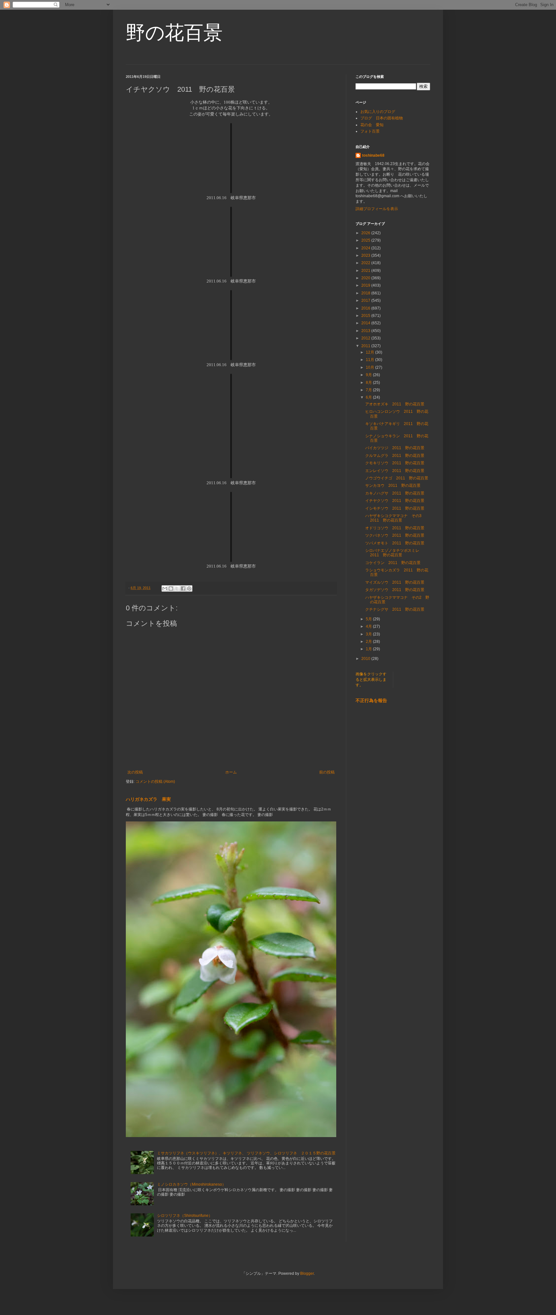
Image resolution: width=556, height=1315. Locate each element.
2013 (366, 331)
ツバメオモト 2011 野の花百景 (394, 543)
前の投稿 (327, 772)
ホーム (231, 772)
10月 (370, 367)
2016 (366, 308)
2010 (366, 658)
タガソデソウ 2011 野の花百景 (394, 590)
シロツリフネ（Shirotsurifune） (184, 1215)
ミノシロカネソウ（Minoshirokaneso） (191, 1184)
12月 (370, 352)
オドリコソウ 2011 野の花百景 (394, 528)
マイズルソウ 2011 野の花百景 (394, 582)
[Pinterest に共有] (189, 588)
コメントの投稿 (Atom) (155, 781)
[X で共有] (177, 588)
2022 (366, 263)
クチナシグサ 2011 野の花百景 (394, 609)
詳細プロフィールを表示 (377, 209)
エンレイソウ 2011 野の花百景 (394, 470)
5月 (369, 619)
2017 (366, 300)
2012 (366, 338)
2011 (366, 346)
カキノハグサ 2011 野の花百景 (394, 493)
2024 (366, 248)
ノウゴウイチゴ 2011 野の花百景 (396, 478)
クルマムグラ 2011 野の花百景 (394, 455)
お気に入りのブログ (377, 111)
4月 (369, 626)
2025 (366, 240)
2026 (366, 233)
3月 (369, 634)
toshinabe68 (373, 155)
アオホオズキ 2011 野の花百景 (394, 404)
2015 (366, 315)
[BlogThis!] (171, 588)
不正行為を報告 (371, 700)
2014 (366, 323)
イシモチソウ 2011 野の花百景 (394, 508)
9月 (369, 375)
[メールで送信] (165, 588)
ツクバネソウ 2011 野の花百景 (394, 535)
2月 (369, 641)
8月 (369, 382)
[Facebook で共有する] (183, 588)
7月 (369, 390)
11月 (370, 359)
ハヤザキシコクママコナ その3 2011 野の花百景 (395, 518)
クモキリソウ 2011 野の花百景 (394, 463)
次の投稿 (135, 772)
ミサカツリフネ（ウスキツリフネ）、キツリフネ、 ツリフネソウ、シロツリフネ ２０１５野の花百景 (246, 1153)
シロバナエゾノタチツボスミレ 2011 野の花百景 (394, 552)
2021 (366, 270)
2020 (366, 278)
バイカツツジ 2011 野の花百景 (394, 448)
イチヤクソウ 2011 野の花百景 (394, 500)
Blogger (307, 1273)
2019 (366, 285)
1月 (369, 649)
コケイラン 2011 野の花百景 (394, 562)
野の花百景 (174, 32)
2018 (366, 293)
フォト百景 (370, 131)
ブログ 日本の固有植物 (381, 118)
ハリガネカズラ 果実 (148, 799)
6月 (369, 397)
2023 (366, 255)
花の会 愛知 (372, 125)
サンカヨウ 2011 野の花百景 (393, 485)
